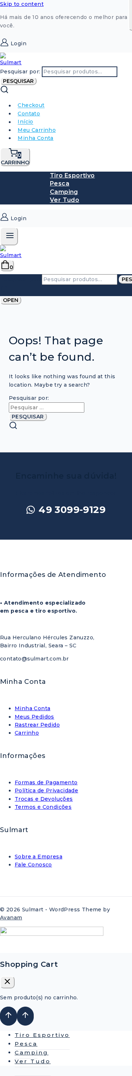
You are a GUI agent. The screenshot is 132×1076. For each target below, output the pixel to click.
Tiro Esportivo (72, 175)
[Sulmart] (11, 62)
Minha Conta (35, 138)
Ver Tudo (64, 199)
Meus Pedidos (34, 716)
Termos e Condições (43, 807)
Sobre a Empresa (38, 856)
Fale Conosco (33, 864)
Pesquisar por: (20, 71)
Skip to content (22, 4)
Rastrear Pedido (37, 724)
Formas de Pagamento (46, 782)
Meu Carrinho (37, 130)
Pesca (59, 183)
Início (25, 122)
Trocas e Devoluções (44, 799)
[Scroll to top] (8, 1016)
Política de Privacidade (46, 790)
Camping (64, 191)
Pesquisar (18, 81)
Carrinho (27, 733)
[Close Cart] (7, 982)
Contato (29, 113)
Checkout (31, 105)
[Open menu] (9, 236)
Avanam (11, 917)
